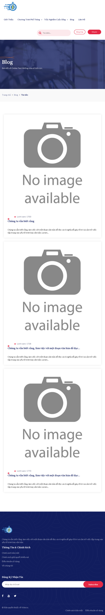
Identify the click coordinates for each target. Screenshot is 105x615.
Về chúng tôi (7, 565)
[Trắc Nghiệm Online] (10, 6)
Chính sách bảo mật (10, 553)
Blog (72, 19)
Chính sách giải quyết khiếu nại (15, 557)
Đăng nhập (79, 32)
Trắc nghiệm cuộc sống (55, 19)
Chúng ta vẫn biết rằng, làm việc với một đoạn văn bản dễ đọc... (44, 348)
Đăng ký (94, 32)
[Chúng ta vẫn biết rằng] (52, 163)
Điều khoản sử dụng (11, 561)
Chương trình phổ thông (29, 19)
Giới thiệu (8, 19)
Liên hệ (81, 19)
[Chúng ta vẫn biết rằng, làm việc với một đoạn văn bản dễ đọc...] (52, 290)
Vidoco (25, 607)
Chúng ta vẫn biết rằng (21, 221)
